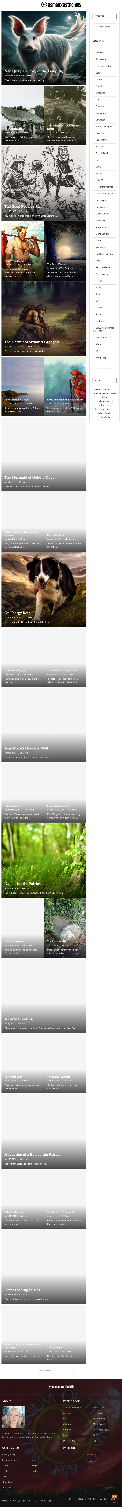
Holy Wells (101, 180)
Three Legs (7, 1482)
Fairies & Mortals (56, 535)
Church (99, 86)
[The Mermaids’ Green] (22, 386)
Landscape (101, 200)
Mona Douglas (102, 234)
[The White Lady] (22, 1063)
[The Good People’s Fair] (43, 183)
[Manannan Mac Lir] (65, 793)
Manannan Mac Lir (58, 806)
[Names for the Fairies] (43, 860)
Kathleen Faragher (104, 193)
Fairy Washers (12, 806)
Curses (99, 99)
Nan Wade (101, 247)
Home (70, 1499)
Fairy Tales (100, 133)
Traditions (100, 321)
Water (99, 344)
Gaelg (98, 167)
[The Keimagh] (65, 1334)
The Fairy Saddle (56, 941)
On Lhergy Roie (17, 613)
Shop (113, 1499)
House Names (99, 1408)
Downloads (101, 120)
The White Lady (13, 1077)
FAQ (95, 1435)
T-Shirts (6, 1477)
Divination (101, 113)
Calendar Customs (104, 66)
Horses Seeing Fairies (22, 1290)
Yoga (34, 1466)
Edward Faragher (104, 126)
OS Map (103, 1499)
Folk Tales (100, 146)
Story (98, 314)
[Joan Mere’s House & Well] (43, 725)
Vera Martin (101, 337)
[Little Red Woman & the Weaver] (65, 386)
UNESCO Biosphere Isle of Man (103, 329)
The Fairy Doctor (56, 264)
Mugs (65, 1435)
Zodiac (35, 1471)
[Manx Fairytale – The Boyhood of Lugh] (22, 522)
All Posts (91, 1499)
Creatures (100, 93)
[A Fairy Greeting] (43, 996)
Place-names (102, 274)
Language (100, 207)
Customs (100, 106)
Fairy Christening (14, 1212)
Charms (99, 79)
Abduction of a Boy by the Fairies (32, 1154)
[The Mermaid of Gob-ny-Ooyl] (43, 454)
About (80, 1499)
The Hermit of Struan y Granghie (32, 342)
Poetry (99, 287)
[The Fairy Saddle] (65, 928)
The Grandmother (14, 129)
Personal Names (103, 267)
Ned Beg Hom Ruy (104, 254)
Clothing (67, 1430)
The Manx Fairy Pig (15, 670)
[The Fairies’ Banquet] (65, 1063)
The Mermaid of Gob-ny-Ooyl (29, 477)
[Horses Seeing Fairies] (43, 1266)
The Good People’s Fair (23, 206)
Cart (65, 1419)
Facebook (91, 1454)
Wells (98, 351)
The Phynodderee (14, 261)
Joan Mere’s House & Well (26, 748)
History (99, 173)
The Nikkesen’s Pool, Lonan (62, 670)
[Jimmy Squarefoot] (22, 928)
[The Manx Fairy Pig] (22, 657)
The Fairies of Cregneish (60, 1212)
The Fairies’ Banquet (58, 1077)
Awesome (68, 1413)
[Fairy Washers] (22, 793)
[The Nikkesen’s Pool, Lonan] (65, 657)
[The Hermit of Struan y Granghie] (43, 318)
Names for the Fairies (22, 884)
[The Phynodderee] (22, 251)
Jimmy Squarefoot (14, 941)
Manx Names (102, 227)
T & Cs (5, 1471)
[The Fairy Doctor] (65, 251)
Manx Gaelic (99, 1424)
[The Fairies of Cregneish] (65, 1199)
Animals (99, 52)
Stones (99, 307)
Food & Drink (102, 153)
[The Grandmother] (22, 115)
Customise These (101, 1430)
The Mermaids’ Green (16, 399)
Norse (98, 261)
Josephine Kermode (105, 187)
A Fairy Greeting (18, 1019)
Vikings (35, 1460)
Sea (97, 301)
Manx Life (100, 220)
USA (34, 1455)
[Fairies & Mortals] (65, 522)
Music (98, 240)
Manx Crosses (102, 214)
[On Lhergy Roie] (43, 589)
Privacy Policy (8, 1455)
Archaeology (102, 59)
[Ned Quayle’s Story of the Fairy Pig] (43, 48)
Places (99, 281)
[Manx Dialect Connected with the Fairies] (22, 1334)
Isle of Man (98, 1413)
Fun (97, 160)
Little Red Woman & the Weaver (65, 399)
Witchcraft (101, 358)
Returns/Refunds (10, 1460)
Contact (116, 1502)
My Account (69, 1441)
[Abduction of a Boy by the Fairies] (43, 1131)
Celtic (98, 73)
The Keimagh (54, 1347)
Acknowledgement (72, 1408)
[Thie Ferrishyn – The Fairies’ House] (65, 115)
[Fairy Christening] (22, 1199)
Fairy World (101, 140)
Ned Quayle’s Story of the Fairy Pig (33, 71)
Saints (98, 294)
